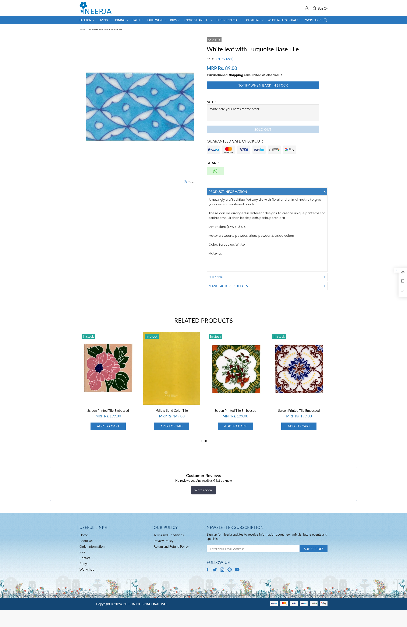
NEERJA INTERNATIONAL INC (95, 8)
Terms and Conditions (169, 535)
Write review (203, 490)
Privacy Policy (163, 541)
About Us (86, 541)
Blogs (83, 563)
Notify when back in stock (263, 85)
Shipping (236, 75)
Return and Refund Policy (171, 546)
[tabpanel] (235, 385)
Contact (84, 558)
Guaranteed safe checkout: (235, 141)
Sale (82, 552)
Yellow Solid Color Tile (172, 410)
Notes (212, 102)
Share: (213, 163)
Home (82, 29)
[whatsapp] (215, 171)
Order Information (92, 546)
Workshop (86, 569)
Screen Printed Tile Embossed (108, 410)
